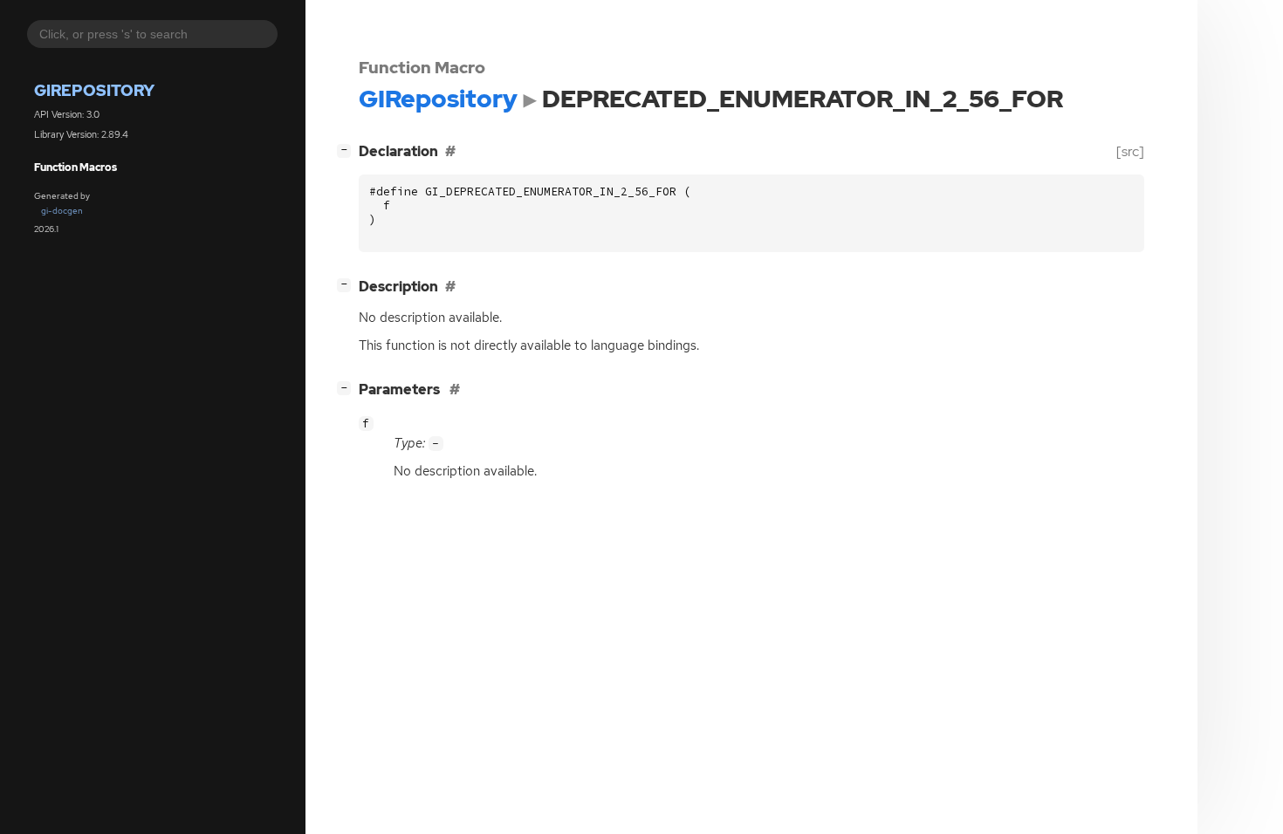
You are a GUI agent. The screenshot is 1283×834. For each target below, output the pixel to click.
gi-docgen (62, 210)
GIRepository (94, 90)
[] (347, 149)
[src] (1130, 151)
